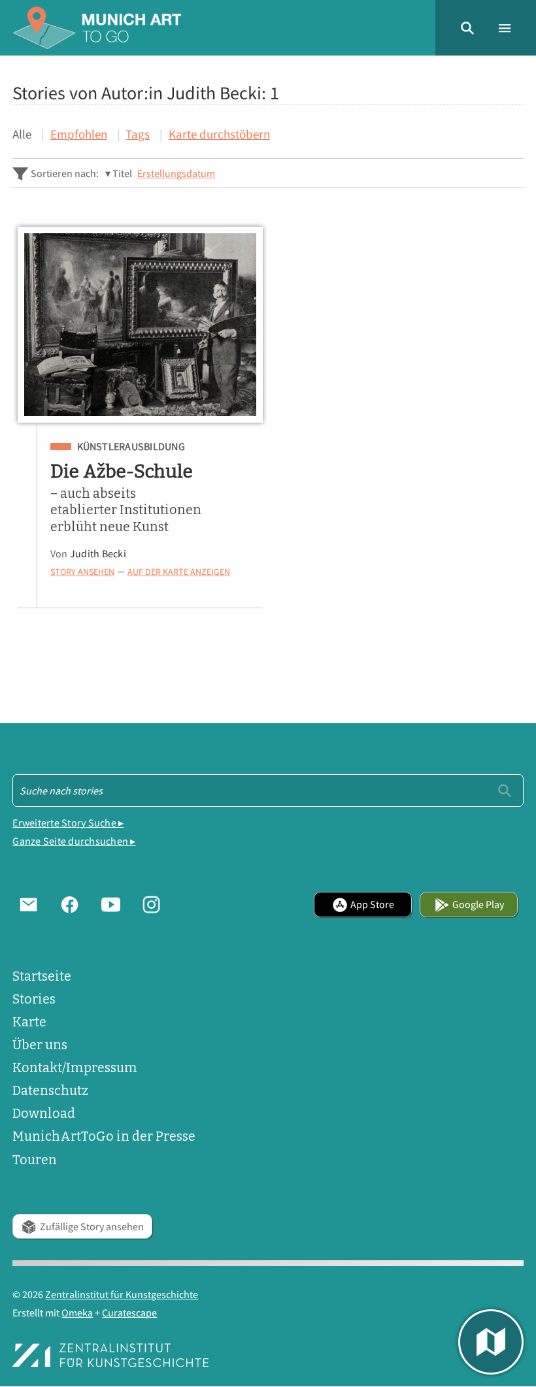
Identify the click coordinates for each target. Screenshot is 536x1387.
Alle (21, 134)
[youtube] (111, 905)
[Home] (96, 28)
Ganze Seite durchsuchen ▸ (73, 840)
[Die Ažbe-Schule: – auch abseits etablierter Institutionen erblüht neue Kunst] (140, 325)
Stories (34, 999)
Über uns (39, 1044)
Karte (29, 1022)
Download (43, 1113)
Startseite (41, 976)
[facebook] (70, 905)
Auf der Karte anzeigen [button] (178, 572)
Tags (138, 134)
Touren (34, 1159)
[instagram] (151, 905)
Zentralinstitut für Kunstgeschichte (121, 1294)
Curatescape (129, 1312)
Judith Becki (98, 553)
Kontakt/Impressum (74, 1067)
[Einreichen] (505, 790)
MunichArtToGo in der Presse (103, 1136)
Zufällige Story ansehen (92, 1226)
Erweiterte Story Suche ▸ (68, 822)
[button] (467, 27)
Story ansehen (82, 572)
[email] (28, 905)
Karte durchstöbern (219, 134)
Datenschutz (50, 1090)
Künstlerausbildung (131, 446)
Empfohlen (78, 134)
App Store (372, 904)
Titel (122, 173)
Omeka (77, 1312)
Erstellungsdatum (176, 173)
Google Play (478, 904)
